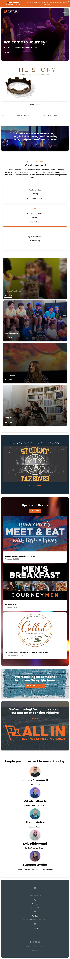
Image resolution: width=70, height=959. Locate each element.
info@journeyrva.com (35, 896)
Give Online (35, 932)
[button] (64, 11)
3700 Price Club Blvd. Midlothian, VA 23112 (35, 920)
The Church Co (35, 950)
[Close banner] (68, 1)
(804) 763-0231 (35, 908)
